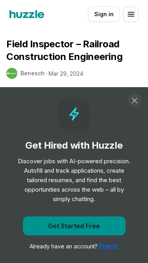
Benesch (33, 73)
